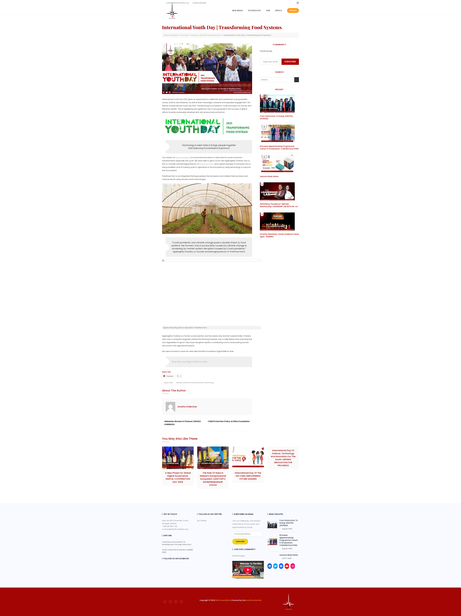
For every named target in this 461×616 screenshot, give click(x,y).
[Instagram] (293, 566)
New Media (237, 10)
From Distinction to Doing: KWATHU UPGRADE (288, 523)
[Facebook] (281, 566)
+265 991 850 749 (169, 526)
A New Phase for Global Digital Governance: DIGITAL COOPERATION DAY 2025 (178, 477)
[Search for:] (279, 79)
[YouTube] (287, 566)
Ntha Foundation (182, 157)
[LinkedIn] (269, 566)
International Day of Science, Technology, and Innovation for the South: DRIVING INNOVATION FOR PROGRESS (283, 458)
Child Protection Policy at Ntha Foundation (229, 421)
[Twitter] (275, 566)
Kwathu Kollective (187, 406)
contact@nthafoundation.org (175, 529)
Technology (254, 10)
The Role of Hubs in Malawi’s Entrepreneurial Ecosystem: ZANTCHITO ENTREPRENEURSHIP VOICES (213, 478)
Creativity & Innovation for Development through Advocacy (176, 543)
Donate (293, 10)
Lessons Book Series (269, 176)
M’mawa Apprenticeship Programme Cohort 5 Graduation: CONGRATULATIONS (279, 147)
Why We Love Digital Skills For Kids (189, 361)
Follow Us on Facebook (176, 558)
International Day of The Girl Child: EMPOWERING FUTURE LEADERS (248, 475)
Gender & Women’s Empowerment (190, 382)
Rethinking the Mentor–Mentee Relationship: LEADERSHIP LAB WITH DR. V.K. (279, 205)
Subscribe (290, 62)
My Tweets (201, 520)
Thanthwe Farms (206, 164)
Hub (268, 10)
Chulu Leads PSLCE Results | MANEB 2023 (177, 550)
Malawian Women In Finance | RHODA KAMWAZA (182, 423)
